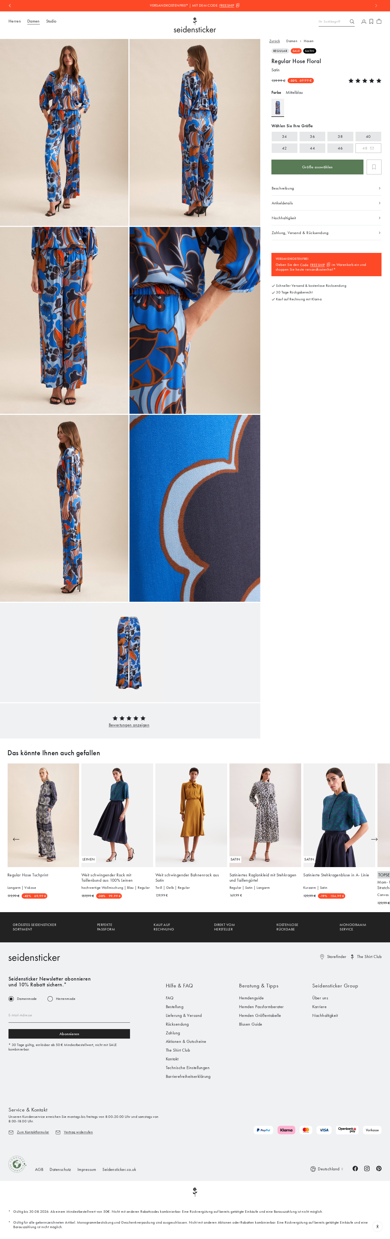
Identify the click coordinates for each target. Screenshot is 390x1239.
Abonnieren (69, 1033)
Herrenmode (65, 999)
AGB (39, 1169)
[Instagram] (367, 1168)
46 (340, 148)
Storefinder (336, 956)
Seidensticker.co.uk (119, 1169)
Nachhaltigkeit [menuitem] (325, 1015)
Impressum (86, 1169)
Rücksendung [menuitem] (177, 1024)
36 (312, 136)
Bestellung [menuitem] (175, 1006)
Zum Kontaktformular (33, 1132)
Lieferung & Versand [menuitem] (184, 1015)
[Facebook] (355, 1168)
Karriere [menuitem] (319, 1006)
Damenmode (27, 999)
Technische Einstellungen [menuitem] (188, 1067)
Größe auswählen (317, 167)
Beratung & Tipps (259, 985)
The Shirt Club (369, 956)
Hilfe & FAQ (179, 985)
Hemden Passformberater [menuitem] (261, 1006)
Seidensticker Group (335, 985)
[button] (129, 724)
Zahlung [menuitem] (173, 1032)
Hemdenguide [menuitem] (251, 997)
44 (312, 148)
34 (284, 136)
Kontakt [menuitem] (172, 1058)
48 (364, 148)
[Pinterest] (379, 1168)
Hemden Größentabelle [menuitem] (260, 1015)
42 (284, 148)
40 (368, 136)
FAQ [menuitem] (170, 997)
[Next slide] (374, 839)
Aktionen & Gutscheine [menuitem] (186, 1041)
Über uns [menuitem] (320, 997)
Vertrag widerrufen (78, 1132)
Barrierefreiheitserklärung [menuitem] (188, 1076)
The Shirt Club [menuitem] (178, 1050)
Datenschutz (60, 1169)
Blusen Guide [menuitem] (250, 1024)
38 (340, 136)
